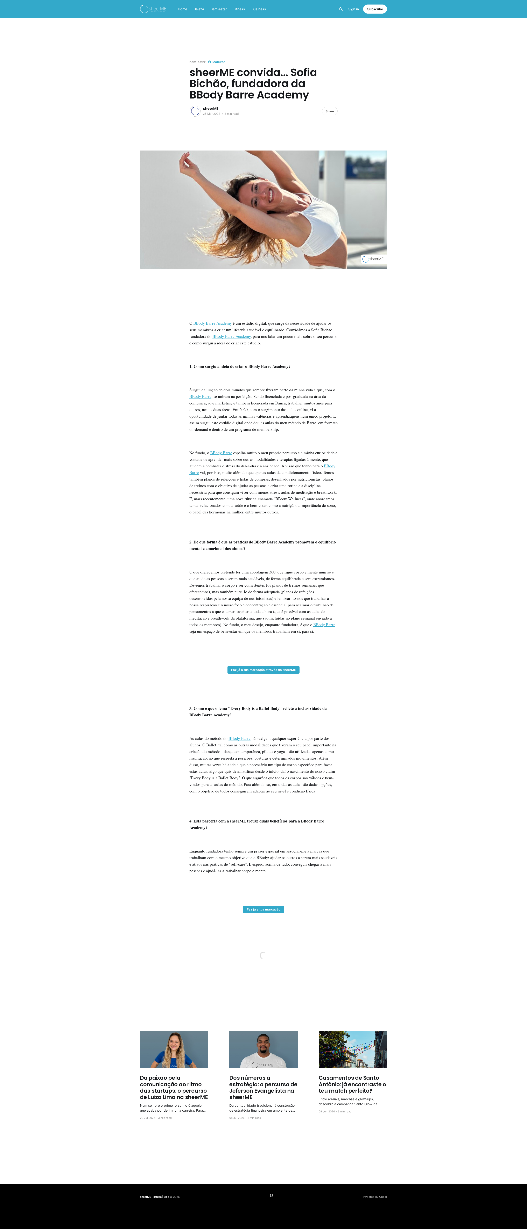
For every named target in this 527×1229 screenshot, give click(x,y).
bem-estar (197, 62)
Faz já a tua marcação (263, 909)
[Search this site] (341, 9)
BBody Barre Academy (212, 323)
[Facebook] (271, 1195)
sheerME (210, 108)
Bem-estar (219, 9)
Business (259, 9)
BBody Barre (200, 396)
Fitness (239, 9)
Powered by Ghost (375, 1196)
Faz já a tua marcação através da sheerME (263, 670)
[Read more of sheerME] (195, 111)
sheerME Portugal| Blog (155, 1196)
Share (330, 111)
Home (182, 9)
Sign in (353, 9)
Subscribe (375, 9)
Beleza (199, 9)
